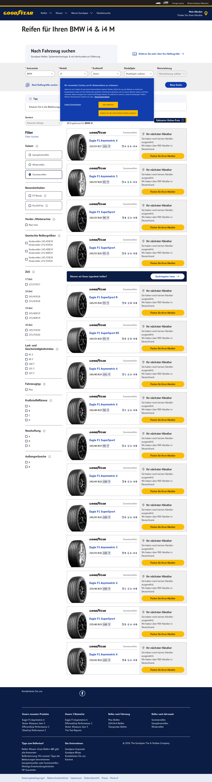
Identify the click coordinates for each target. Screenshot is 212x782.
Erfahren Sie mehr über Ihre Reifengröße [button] (159, 53)
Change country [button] (178, 3)
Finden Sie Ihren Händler (162, 156)
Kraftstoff (98, 68)
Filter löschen (32, 136)
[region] (107, 99)
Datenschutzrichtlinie (102, 97)
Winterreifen (38, 164)
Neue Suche (176, 84)
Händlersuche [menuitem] (103, 13)
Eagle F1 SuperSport (102, 212)
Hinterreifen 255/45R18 (41, 244)
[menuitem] (158, 2)
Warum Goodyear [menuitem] (79, 13)
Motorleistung (164, 68)
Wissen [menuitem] (59, 13)
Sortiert (29, 117)
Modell (63, 68)
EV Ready (37, 195)
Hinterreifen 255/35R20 (41, 261)
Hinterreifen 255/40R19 (41, 252)
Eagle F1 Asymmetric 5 (103, 176)
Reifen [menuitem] (44, 13)
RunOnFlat (37, 205)
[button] (37, 146)
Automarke (32, 68)
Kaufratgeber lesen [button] (165, 276)
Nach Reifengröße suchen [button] (45, 84)
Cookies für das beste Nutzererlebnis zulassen (118, 113)
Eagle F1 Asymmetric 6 (103, 140)
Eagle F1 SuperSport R (103, 297)
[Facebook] (82, 693)
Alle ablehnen (108, 105)
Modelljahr (129, 68)
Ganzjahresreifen (40, 154)
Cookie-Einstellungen (72, 105)
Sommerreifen (39, 174)
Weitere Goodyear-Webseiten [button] (198, 3)
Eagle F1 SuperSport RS (104, 333)
